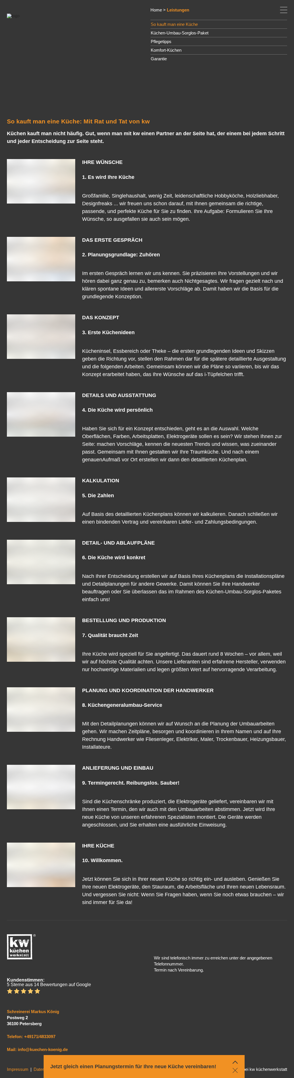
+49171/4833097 (39, 1036)
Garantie (159, 58)
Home (156, 9)
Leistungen (178, 9)
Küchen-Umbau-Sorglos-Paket (179, 32)
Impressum (17, 1069)
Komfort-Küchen (166, 50)
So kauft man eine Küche (174, 24)
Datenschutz (45, 1069)
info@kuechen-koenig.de (43, 1049)
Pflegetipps (161, 41)
